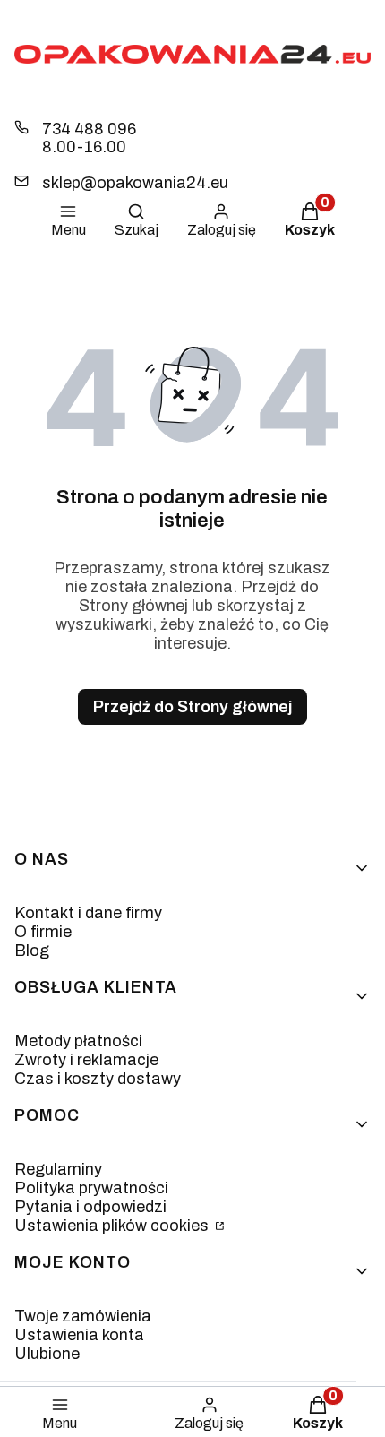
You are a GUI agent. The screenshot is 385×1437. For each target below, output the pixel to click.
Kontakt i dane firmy (88, 913)
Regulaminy (58, 1169)
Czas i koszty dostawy (97, 1079)
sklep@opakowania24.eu (135, 183)
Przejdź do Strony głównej (192, 707)
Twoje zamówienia (82, 1316)
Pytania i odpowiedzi (90, 1207)
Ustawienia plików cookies (113, 1226)
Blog (31, 950)
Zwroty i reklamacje (86, 1060)
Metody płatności (78, 1041)
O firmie (43, 932)
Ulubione (47, 1354)
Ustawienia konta (79, 1335)
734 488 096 (89, 129)
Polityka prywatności (91, 1188)
